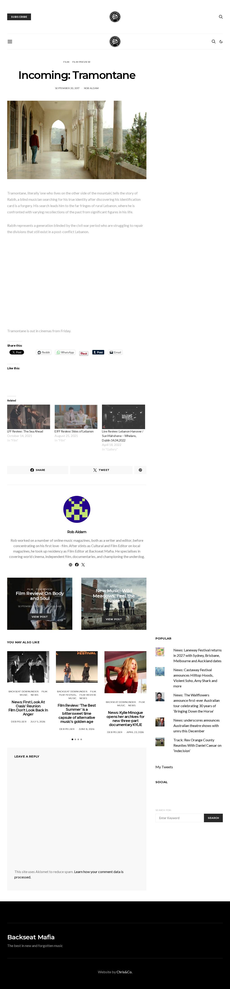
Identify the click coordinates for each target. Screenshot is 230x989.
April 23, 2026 (135, 732)
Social (161, 782)
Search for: (163, 810)
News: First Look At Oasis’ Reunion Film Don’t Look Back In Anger (28, 708)
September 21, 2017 (102, 608)
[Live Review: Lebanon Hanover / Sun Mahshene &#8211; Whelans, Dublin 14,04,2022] (123, 417)
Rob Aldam (91, 88)
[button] (221, 41)
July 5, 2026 (38, 721)
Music (114, 586)
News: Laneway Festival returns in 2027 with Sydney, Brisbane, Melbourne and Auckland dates (197, 655)
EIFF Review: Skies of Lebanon (74, 431)
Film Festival (68, 694)
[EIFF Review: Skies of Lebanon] (76, 417)
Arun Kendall (128, 608)
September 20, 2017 (67, 88)
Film (66, 61)
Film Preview (81, 61)
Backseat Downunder (24, 691)
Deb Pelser (18, 721)
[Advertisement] (192, 861)
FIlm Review (44, 589)
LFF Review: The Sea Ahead (25, 431)
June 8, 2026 (86, 729)
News (34, 694)
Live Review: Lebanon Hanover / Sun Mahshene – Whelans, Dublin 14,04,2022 (122, 435)
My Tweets (164, 767)
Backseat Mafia (31, 937)
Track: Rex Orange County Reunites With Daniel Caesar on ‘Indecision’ (197, 745)
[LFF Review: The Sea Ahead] (28, 417)
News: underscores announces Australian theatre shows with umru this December (196, 725)
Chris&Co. (124, 972)
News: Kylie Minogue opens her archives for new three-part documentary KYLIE (125, 719)
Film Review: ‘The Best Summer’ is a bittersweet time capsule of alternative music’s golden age (77, 713)
